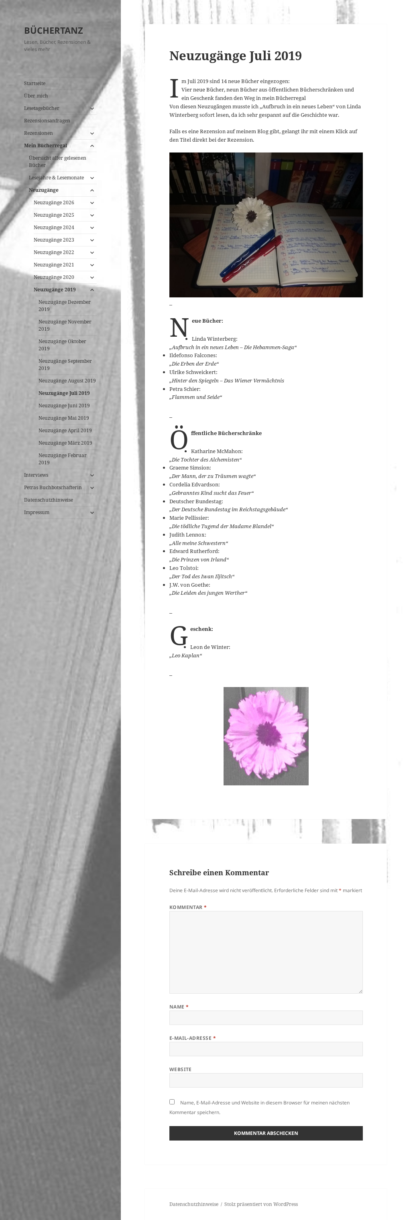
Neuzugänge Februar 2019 (63, 459)
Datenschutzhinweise (48, 499)
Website (180, 1069)
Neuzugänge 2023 (54, 239)
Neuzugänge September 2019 (65, 365)
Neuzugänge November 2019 (65, 325)
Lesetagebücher (41, 108)
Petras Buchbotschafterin (53, 487)
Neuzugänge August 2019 (67, 380)
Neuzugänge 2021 (54, 264)
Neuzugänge (44, 190)
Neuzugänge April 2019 (65, 430)
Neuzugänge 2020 (54, 277)
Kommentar (188, 907)
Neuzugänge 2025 (54, 214)
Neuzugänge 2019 (55, 289)
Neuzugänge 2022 (54, 252)
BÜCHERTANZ (53, 30)
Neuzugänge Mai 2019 (64, 418)
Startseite (34, 83)
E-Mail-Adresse (192, 1038)
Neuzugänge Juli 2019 (64, 393)
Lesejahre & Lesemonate (56, 177)
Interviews (36, 475)
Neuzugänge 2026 (54, 202)
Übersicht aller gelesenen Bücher (57, 162)
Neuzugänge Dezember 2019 (65, 306)
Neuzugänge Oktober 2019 (62, 345)
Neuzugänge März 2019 (65, 442)
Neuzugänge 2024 (54, 227)
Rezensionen (38, 133)
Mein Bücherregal (45, 145)
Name (179, 1006)
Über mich (36, 95)
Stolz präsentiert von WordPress (261, 1204)
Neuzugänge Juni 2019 (64, 405)
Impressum (36, 512)
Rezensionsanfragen (47, 120)
